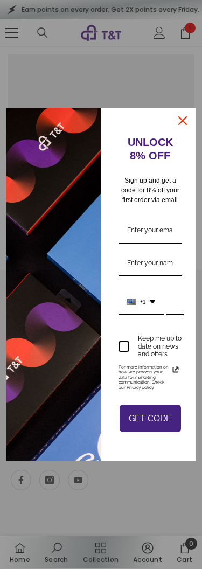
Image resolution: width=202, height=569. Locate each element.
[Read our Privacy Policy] (175, 369)
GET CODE (150, 418)
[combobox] (141, 302)
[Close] (183, 121)
